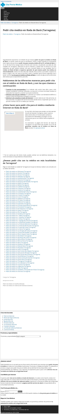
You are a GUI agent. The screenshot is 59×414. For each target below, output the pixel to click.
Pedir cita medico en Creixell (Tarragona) (17, 195)
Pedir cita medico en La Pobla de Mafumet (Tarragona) (21, 224)
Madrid (6, 16)
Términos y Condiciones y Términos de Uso (16, 409)
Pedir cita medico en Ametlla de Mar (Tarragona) (20, 178)
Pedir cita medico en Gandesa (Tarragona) (18, 214)
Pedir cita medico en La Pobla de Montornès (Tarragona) (22, 226)
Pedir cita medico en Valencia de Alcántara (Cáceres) (17, 285)
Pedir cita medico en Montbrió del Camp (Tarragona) (21, 237)
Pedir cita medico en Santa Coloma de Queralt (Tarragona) (22, 258)
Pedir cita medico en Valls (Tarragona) (17, 268)
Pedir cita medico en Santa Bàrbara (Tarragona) (19, 256)
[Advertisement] (29, 47)
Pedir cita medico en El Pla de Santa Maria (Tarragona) (21, 205)
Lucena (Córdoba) (9, 329)
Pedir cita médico (5, 22)
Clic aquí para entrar (39, 128)
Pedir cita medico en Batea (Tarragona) (17, 183)
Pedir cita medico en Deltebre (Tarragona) (18, 198)
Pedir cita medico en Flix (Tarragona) (16, 212)
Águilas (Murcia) (8, 321)
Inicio (5, 11)
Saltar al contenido (6, 1)
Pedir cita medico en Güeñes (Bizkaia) (13, 284)
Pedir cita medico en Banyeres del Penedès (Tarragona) (22, 181)
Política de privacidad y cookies (12, 408)
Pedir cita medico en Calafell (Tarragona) (17, 187)
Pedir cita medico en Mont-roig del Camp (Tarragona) (21, 234)
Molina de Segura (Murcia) (11, 318)
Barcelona (7, 13)
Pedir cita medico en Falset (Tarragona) (17, 210)
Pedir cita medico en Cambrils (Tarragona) (18, 190)
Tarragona (15, 22)
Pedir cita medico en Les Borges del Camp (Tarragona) (21, 231)
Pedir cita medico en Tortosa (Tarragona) (18, 264)
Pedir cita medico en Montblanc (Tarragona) (18, 236)
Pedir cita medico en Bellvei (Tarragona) (17, 185)
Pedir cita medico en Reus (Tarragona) (17, 242)
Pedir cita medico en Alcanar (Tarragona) (17, 173)
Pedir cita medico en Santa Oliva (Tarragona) (19, 259)
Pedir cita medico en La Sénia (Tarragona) (18, 229)
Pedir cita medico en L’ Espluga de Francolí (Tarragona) (21, 220)
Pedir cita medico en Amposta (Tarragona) (18, 180)
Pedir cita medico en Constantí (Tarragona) (18, 193)
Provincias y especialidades (8, 336)
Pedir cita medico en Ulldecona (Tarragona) (18, 266)
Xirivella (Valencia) (9, 323)
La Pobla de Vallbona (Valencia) (13, 328)
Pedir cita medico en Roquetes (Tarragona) (18, 248)
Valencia (6, 14)
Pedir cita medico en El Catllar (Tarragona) (18, 200)
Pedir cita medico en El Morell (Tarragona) (18, 202)
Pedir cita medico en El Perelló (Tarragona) (18, 203)
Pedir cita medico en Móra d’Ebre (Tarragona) (19, 239)
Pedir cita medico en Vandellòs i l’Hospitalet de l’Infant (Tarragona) (25, 270)
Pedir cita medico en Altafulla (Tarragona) (18, 176)
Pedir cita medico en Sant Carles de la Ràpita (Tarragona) (22, 251)
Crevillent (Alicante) (9, 326)
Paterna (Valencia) (9, 316)
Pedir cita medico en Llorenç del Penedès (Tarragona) (21, 232)
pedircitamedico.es (7, 412)
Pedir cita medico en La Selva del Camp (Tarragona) (20, 227)
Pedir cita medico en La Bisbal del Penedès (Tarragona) (22, 222)
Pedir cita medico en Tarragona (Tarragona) (18, 261)
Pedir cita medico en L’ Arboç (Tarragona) (18, 219)
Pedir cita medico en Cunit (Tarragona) (17, 197)
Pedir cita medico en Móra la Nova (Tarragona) (19, 241)
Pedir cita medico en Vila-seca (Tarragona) (18, 271)
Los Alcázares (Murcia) (10, 324)
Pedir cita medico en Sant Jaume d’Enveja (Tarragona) (21, 253)
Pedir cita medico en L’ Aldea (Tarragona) (18, 215)
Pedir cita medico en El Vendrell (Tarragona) (18, 207)
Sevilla (5, 18)
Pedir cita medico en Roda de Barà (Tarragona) (19, 246)
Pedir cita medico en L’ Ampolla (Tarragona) (18, 217)
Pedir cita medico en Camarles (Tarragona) (18, 188)
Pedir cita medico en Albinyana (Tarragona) (18, 171)
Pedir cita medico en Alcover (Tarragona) (17, 175)
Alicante (6, 20)
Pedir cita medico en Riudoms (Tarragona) (18, 244)
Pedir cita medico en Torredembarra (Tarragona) (20, 263)
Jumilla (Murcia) (8, 319)
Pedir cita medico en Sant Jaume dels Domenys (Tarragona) (23, 254)
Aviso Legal (7, 406)
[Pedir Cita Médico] (12, 6)
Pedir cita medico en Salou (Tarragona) (17, 249)
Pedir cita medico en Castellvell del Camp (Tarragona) (21, 192)
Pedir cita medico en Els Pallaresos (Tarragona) (19, 209)
